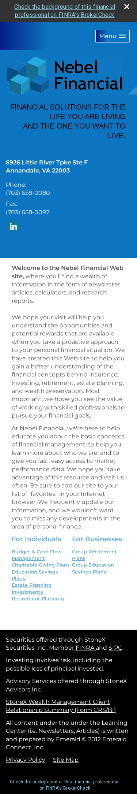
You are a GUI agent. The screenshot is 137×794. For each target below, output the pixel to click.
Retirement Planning (38, 598)
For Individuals (36, 539)
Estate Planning (32, 585)
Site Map (66, 759)
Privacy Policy (25, 759)
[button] (112, 36)
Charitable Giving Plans (41, 565)
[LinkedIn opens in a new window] (13, 226)
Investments (27, 592)
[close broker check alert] (127, 7)
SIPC (115, 647)
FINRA (85, 647)
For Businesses (97, 539)
